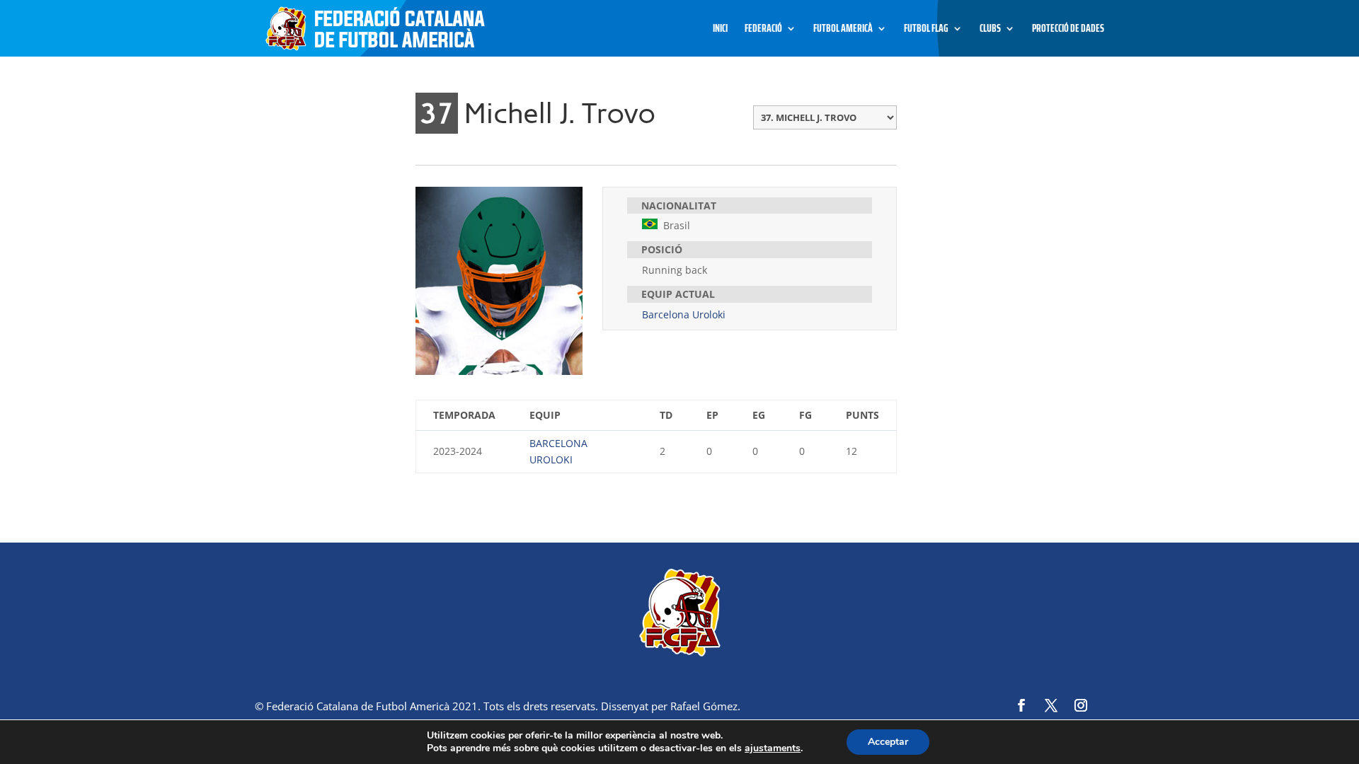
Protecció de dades (1068, 30)
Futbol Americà (843, 30)
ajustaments (773, 748)
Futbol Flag (926, 30)
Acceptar (888, 741)
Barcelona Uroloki (684, 314)
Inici (720, 30)
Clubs (990, 30)
